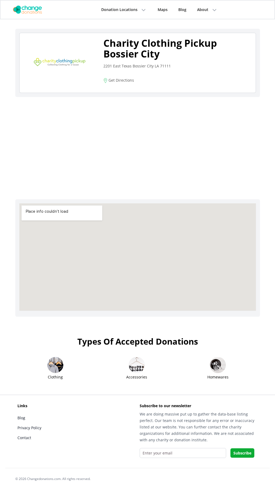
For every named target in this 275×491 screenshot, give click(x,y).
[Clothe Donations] (34, 9)
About (202, 9)
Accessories (136, 377)
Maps (163, 9)
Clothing (55, 377)
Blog (182, 9)
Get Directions (120, 80)
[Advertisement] (137, 141)
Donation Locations (119, 9)
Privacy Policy (29, 427)
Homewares (218, 377)
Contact (24, 437)
